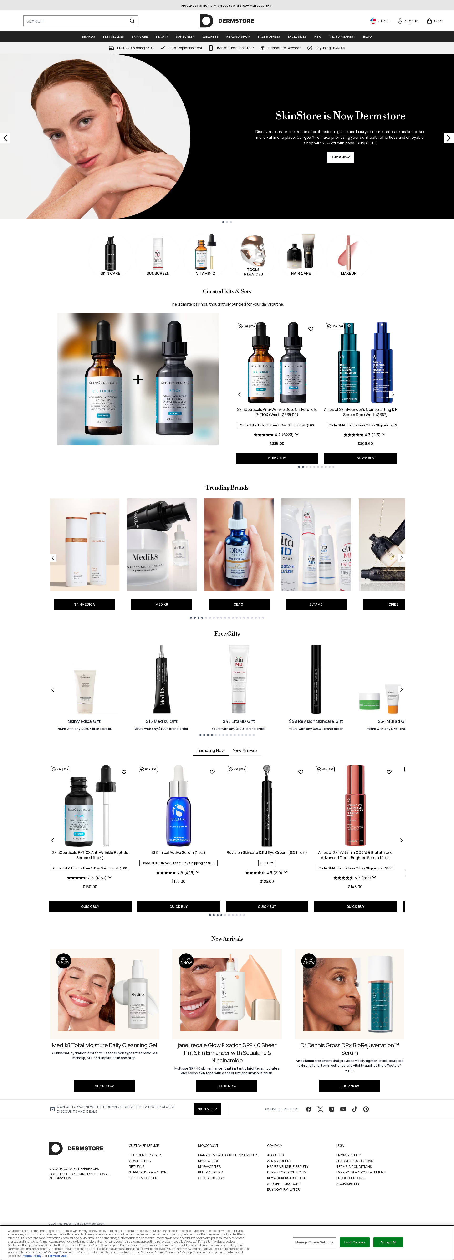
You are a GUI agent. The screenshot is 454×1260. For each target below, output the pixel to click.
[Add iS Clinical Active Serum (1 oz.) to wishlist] (212, 772)
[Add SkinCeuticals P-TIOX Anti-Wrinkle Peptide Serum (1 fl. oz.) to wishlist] (124, 772)
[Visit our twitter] (320, 1109)
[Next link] (401, 558)
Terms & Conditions (354, 1166)
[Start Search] (132, 21)
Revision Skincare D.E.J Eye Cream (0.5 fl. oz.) (267, 852)
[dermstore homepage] (226, 21)
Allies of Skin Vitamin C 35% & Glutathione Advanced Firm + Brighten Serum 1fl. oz (355, 855)
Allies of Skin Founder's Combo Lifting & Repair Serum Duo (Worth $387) (365, 412)
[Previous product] (239, 394)
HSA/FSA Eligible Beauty (288, 1166)
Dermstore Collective (287, 1172)
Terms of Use (56, 1256)
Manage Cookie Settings (314, 1242)
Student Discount (284, 1183)
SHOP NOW (340, 157)
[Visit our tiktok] (354, 1109)
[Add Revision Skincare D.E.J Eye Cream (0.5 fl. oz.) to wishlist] (300, 772)
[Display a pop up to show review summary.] (297, 435)
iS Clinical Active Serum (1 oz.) (178, 852)
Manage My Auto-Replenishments (228, 1155)
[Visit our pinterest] (366, 1109)
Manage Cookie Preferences (74, 1169)
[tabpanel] (227, 840)
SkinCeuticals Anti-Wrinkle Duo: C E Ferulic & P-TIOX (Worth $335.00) (277, 412)
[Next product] (393, 394)
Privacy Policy (348, 1155)
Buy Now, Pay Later (283, 1189)
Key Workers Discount (287, 1178)
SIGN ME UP (207, 1109)
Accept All (388, 1242)
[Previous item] (52, 840)
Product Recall (351, 1178)
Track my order (143, 1178)
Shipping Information (148, 1172)
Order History (211, 1178)
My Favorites (209, 1166)
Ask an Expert (279, 1160)
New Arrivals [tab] (245, 750)
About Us (275, 1155)
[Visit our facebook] (309, 1109)
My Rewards (208, 1160)
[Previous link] (52, 558)
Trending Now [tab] (210, 750)
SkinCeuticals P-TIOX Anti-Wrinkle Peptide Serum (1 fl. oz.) (90, 855)
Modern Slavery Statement (361, 1172)
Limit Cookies (354, 1242)
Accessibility (348, 1183)
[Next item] (401, 840)
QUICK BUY (277, 458)
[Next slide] (449, 138)
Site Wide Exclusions (354, 1160)
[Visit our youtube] (343, 1109)
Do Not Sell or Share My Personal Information (79, 1176)
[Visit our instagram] (331, 1109)
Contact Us (140, 1160)
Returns (136, 1166)
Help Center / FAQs (145, 1155)
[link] (408, 21)
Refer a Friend (210, 1172)
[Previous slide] (5, 138)
